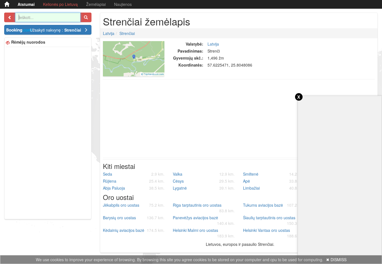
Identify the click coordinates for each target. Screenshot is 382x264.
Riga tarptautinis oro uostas (204, 207)
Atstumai (26, 4)
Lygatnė (204, 188)
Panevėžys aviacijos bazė (204, 220)
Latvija (108, 33)
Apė (274, 181)
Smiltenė (274, 174)
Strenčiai (127, 33)
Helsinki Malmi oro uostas (204, 233)
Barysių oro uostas (134, 217)
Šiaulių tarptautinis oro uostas (274, 220)
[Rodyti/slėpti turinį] (9, 17)
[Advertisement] (48, 132)
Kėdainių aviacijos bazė (134, 230)
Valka (204, 174)
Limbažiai (274, 188)
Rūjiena (134, 181)
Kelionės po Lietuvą (60, 4)
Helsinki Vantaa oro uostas (274, 233)
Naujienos (123, 4)
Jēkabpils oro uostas (134, 205)
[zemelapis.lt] (6, 4)
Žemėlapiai (96, 4)
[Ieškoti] (85, 17)
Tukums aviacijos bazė (274, 205)
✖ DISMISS (336, 259)
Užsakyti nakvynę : (55, 30)
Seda (134, 174)
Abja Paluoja (134, 188)
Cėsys (204, 181)
